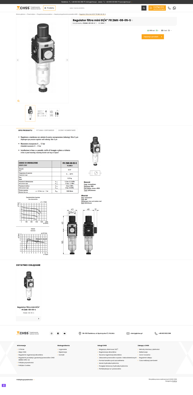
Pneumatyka (31, 14)
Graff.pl (174, 381)
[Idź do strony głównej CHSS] (27, 333)
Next (67, 60)
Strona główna (20, 14)
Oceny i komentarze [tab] (66, 130)
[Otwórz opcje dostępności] (4, 385)
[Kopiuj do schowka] (132, 20)
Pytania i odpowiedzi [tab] (45, 130)
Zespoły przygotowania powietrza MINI (66, 14)
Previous (17, 60)
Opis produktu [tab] (25, 130)
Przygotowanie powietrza (44, 14)
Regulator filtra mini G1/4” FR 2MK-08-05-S (92, 14)
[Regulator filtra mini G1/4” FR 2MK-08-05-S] (42, 60)
